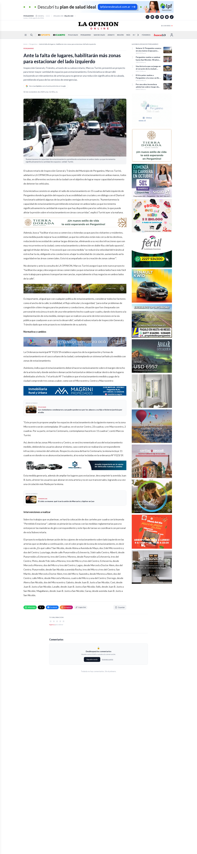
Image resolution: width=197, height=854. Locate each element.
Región (120, 35)
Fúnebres (146, 35)
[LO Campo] (58, 35)
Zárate (111, 35)
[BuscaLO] (160, 35)
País (128, 35)
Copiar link (82, 607)
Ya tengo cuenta (107, 659)
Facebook (53, 607)
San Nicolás (99, 35)
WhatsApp (31, 607)
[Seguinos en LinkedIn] (162, 17)
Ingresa (52, 625)
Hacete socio (92, 659)
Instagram (67, 607)
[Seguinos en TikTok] (172, 17)
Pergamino (86, 35)
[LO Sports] (43, 35)
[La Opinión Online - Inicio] (98, 25)
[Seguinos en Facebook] (152, 17)
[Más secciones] (136, 35)
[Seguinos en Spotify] (167, 17)
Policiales (73, 35)
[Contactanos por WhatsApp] (147, 17)
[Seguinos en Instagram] (157, 17)
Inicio (25, 44)
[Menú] (25, 35)
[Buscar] (31, 35)
